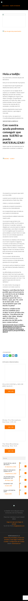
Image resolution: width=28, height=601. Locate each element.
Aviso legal (13, 539)
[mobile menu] (26, 2)
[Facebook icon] (11, 546)
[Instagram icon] (16, 546)
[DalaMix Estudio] (10, 6)
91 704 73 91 (9, 526)
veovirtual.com (16, 543)
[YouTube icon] (14, 546)
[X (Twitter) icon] (13, 546)
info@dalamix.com (19, 526)
